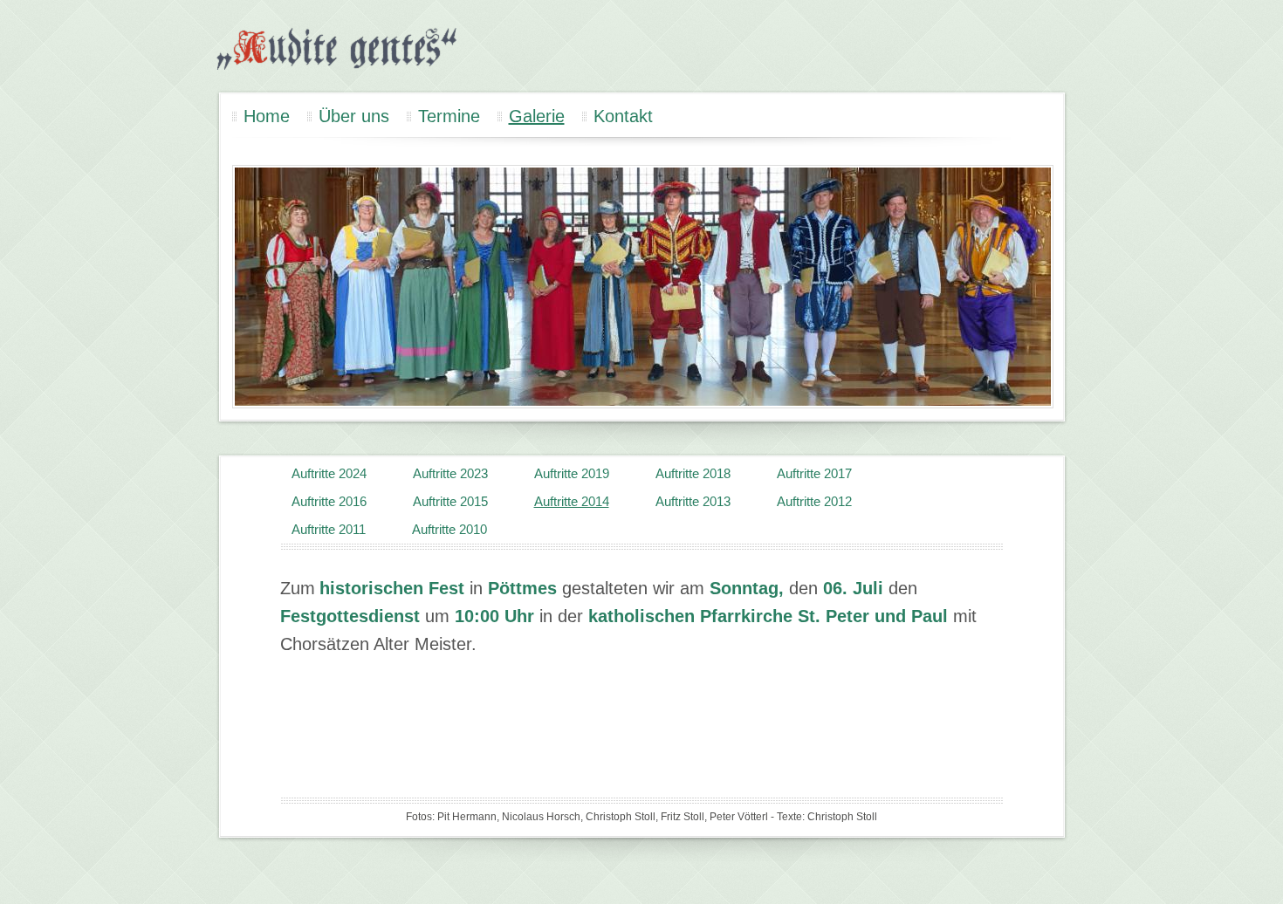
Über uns (354, 116)
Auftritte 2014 (571, 501)
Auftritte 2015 (450, 501)
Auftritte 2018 (693, 473)
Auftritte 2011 (329, 529)
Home (267, 116)
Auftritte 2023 (450, 473)
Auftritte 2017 (814, 473)
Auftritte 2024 (329, 473)
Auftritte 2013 (693, 501)
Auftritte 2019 (571, 473)
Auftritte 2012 (814, 501)
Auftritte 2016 (329, 501)
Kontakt (623, 116)
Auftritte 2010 (449, 529)
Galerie (537, 116)
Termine (449, 116)
